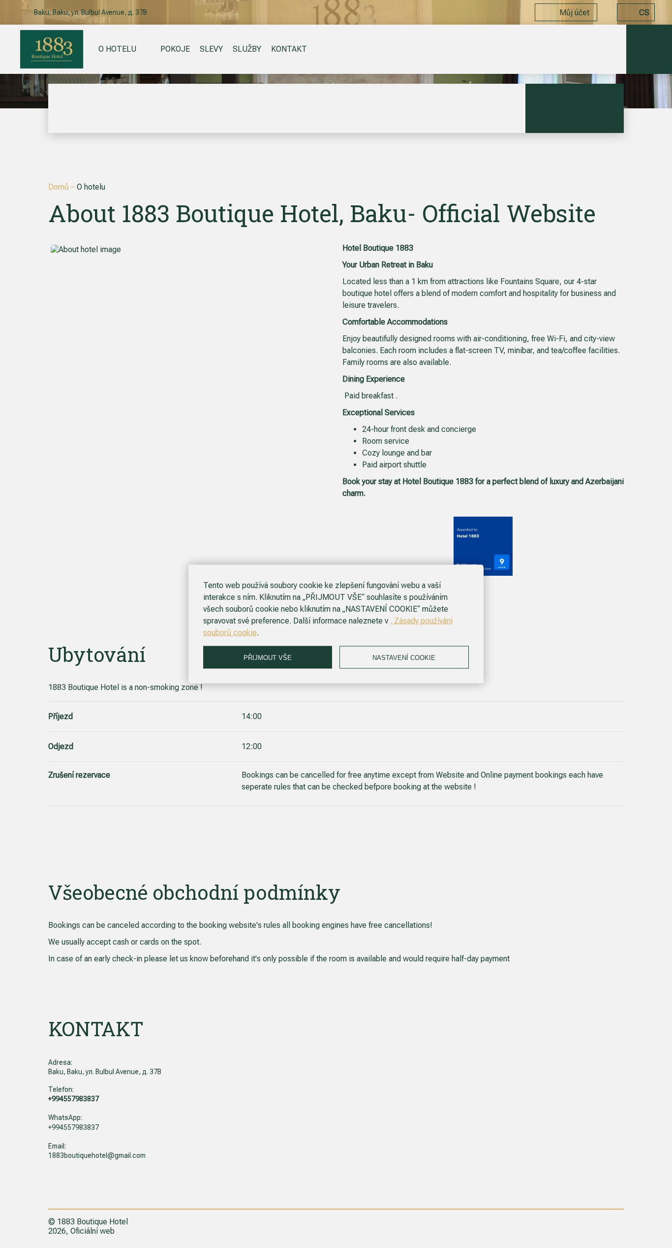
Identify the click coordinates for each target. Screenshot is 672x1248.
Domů (59, 187)
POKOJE (175, 49)
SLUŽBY (247, 49)
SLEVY (211, 49)
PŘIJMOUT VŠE (268, 657)
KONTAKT (289, 49)
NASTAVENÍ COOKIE (403, 657)
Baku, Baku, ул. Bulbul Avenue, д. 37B (104, 1072)
